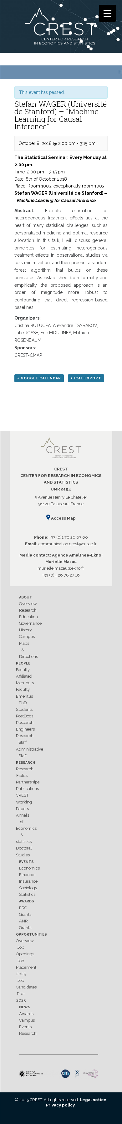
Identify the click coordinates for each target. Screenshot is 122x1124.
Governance (30, 623)
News (24, 1007)
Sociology (28, 887)
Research (28, 610)
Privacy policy (60, 1105)
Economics (29, 868)
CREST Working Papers (24, 802)
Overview (28, 603)
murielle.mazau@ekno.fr (61, 568)
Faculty (23, 669)
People (23, 663)
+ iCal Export (86, 378)
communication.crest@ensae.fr (67, 543)
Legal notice (93, 1099)
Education (28, 616)
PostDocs (24, 716)
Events (26, 862)
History (25, 630)
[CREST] (61, 27)
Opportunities (31, 934)
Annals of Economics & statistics (26, 828)
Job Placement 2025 (26, 967)
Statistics (27, 894)
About (25, 597)
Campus (27, 636)
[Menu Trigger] (107, 13)
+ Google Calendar (39, 378)
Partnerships (27, 782)
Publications (27, 788)
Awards (26, 901)
